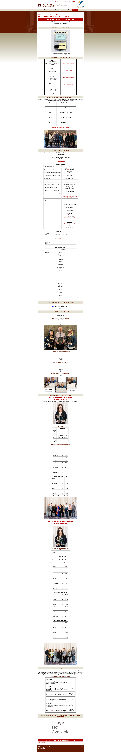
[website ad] (80, 7)
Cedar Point (56, 699)
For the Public (57, 9)
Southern (67, 169)
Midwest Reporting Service (70, 200)
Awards (51, 9)
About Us (45, 9)
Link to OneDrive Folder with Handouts (68, 63)
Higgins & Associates (58, 233)
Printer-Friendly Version (41, 742)
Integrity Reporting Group (70, 214)
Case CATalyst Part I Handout (68, 70)
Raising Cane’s (52, 710)
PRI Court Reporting (58, 238)
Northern (75, 168)
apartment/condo (48, 681)
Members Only (75, 9)
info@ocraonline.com (42, 748)
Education (69, 9)
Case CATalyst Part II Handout (68, 84)
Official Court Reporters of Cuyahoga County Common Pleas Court (70, 197)
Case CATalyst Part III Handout (68, 91)
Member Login (57, 1)
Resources (63, 9)
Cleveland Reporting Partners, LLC (69, 217)
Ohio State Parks (60, 687)
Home (40, 9)
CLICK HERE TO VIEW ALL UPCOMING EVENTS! (60, 740)
